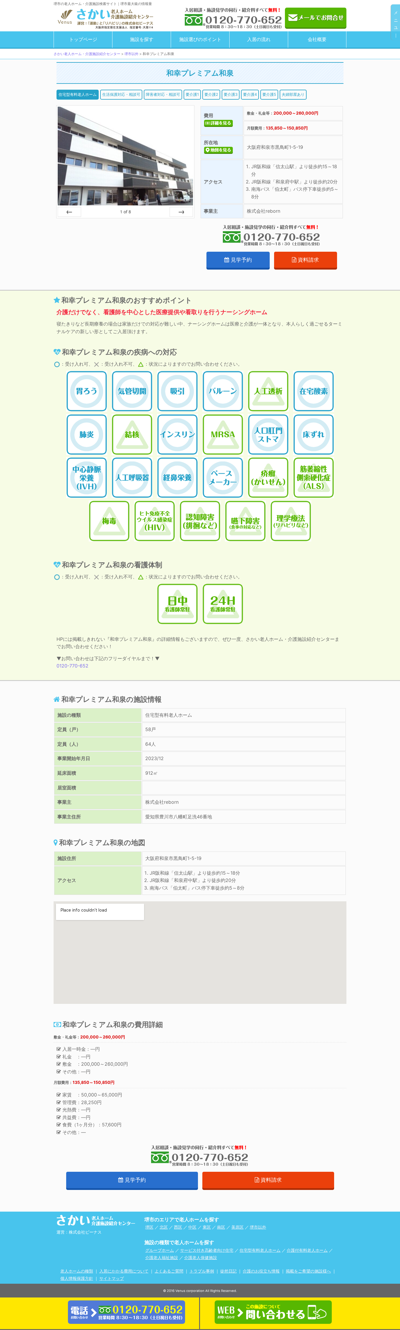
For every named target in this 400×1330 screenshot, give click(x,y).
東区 (207, 1227)
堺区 (149, 1227)
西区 (178, 1227)
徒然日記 (228, 1270)
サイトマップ (111, 1278)
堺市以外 (258, 1227)
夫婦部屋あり (293, 94)
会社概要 (317, 39)
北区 (164, 1227)
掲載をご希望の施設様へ (308, 1270)
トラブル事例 (201, 1270)
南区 (221, 1227)
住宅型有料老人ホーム (78, 94)
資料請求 (308, 260)
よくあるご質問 (169, 1270)
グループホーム (159, 1250)
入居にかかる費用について (123, 1270)
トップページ (83, 39)
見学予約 (241, 260)
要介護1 (192, 94)
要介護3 (230, 94)
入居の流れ (259, 39)
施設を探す (141, 39)
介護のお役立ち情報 (261, 1270)
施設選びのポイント (200, 39)
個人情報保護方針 (76, 1278)
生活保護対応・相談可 (121, 94)
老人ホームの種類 (76, 1270)
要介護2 (211, 94)
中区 (192, 1227)
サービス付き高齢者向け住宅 (206, 1250)
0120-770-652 (72, 666)
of (125, 211)
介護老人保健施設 (200, 1257)
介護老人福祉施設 (161, 1257)
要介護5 (269, 94)
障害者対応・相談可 (163, 94)
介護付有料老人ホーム (307, 1250)
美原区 (237, 1227)
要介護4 (250, 94)
